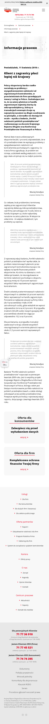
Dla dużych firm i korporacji (25, 509)
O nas (24, 567)
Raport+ (25, 527)
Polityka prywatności (24, 672)
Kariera (24, 554)
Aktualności (25, 600)
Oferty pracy (25, 559)
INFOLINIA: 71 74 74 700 (24, 15)
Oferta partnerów (24, 521)
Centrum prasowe (24, 25)
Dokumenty (24, 669)
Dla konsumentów (25, 504)
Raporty (25, 605)
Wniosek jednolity (24, 676)
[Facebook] (23, 715)
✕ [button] (47, 3)
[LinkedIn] (26, 715)
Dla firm (25, 499)
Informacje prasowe (11, 29)
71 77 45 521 (24, 647)
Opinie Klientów (25, 582)
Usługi (25, 494)
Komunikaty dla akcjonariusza (24, 680)
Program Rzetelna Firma (25, 536)
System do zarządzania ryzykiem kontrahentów (25, 546)
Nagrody (25, 577)
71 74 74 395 (24, 659)
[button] (43, 10)
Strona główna (9, 25)
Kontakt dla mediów (25, 610)
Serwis (24, 688)
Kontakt (25, 587)
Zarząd (25, 573)
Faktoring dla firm (25, 541)
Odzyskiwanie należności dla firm (25, 531)
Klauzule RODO (24, 684)
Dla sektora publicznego (25, 513)
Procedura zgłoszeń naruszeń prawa (24, 692)
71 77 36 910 (24, 634)
